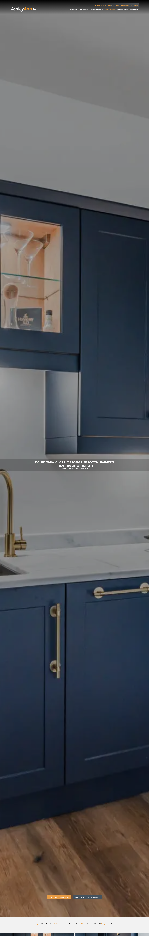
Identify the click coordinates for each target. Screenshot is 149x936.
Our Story (73, 10)
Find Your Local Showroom (87, 897)
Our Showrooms (97, 10)
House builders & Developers (127, 10)
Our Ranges (84, 10)
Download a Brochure (59, 897)
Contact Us (134, 5)
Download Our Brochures (121, 5)
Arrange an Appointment (103, 5)
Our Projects (110, 10)
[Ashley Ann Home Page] (23, 11)
